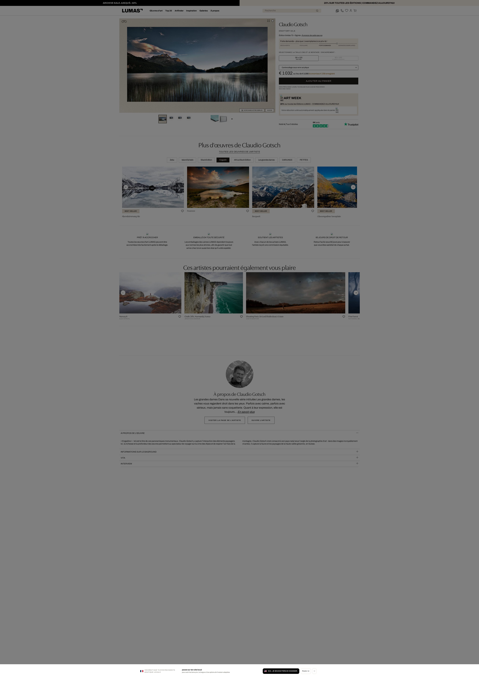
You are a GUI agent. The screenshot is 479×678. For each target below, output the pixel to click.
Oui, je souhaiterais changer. (283, 671)
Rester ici (305, 671)
